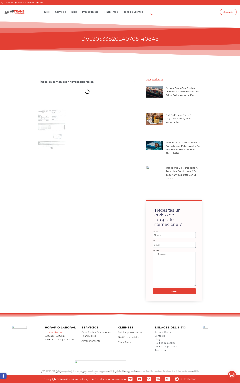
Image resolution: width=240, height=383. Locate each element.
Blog (74, 12)
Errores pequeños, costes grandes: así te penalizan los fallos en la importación (182, 92)
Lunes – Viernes (53, 332)
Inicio (47, 12)
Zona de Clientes (133, 12)
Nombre (156, 231)
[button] (3, 376)
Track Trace (111, 12)
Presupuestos (90, 12)
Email (155, 241)
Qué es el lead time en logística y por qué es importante (179, 119)
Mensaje (156, 250)
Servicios (60, 12)
